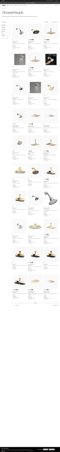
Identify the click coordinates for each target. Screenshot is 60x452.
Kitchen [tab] (11, 5)
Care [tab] (19, 5)
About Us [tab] (22, 5)
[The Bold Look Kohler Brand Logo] (4, 5)
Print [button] (3, 38)
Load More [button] (35, 302)
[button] (56, 5)
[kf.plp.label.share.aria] (26, 25)
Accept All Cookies (51, 449)
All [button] (17, 305)
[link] (57, 0)
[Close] (59, 449)
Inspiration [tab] (16, 5)
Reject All (45, 449)
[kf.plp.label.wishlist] (24, 25)
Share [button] (7, 38)
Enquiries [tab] (25, 5)
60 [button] (16, 305)
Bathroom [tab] (8, 5)
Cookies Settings (40, 449)
